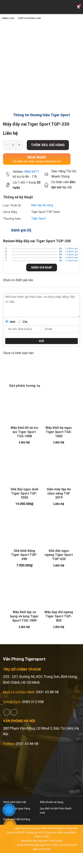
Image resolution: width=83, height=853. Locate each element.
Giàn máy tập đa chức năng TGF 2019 (59, 493)
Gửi (41, 341)
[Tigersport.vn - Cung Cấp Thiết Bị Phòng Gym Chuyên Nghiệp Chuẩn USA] (41, 7)
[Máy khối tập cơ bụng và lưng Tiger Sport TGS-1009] (24, 592)
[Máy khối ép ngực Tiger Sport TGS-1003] (59, 407)
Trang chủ (7, 18)
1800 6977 (31, 172)
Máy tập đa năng (42, 205)
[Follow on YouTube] (14, 712)
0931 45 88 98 (47, 692)
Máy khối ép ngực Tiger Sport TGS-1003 (59, 432)
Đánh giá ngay (41, 267)
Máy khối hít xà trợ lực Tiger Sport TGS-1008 (24, 432)
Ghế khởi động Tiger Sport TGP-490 (24, 555)
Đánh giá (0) (21, 230)
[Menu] (6, 7)
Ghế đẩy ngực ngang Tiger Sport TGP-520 (59, 555)
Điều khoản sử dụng (51, 802)
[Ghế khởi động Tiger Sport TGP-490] (24, 530)
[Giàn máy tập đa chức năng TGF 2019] (59, 469)
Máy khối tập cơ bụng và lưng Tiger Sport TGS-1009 (24, 616)
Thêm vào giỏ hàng (48, 145)
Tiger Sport (38, 218)
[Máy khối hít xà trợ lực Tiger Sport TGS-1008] (24, 407)
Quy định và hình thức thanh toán (56, 810)
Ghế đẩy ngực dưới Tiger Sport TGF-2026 (24, 493)
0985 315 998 (33, 702)
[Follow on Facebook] (6, 712)
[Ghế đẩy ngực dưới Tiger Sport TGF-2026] (24, 469)
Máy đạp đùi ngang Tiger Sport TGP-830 (59, 616)
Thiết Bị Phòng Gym (29, 18)
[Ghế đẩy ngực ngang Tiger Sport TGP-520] (59, 530)
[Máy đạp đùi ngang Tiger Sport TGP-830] (59, 592)
